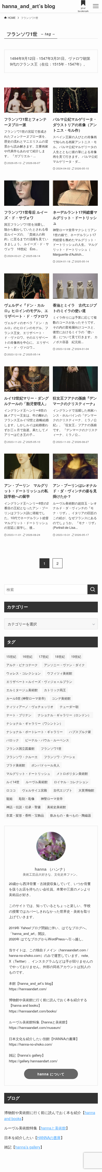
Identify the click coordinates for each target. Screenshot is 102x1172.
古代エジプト (62, 790)
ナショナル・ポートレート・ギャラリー (34, 731)
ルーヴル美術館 (37, 782)
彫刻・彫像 (27, 798)
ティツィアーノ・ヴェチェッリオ (29, 706)
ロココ (11, 790)
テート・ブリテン (18, 715)
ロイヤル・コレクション (71, 782)
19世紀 (76, 656)
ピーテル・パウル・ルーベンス (47, 740)
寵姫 (9, 798)
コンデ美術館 (61, 698)
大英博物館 (86, 790)
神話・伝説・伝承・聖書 (23, 807)
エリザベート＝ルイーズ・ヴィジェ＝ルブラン (39, 681)
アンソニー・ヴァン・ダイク (64, 665)
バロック (12, 740)
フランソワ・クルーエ (22, 756)
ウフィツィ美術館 (59, 673)
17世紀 (44, 656)
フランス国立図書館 (20, 748)
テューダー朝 (69, 706)
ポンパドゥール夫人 (45, 765)
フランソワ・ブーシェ (59, 756)
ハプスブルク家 (80, 731)
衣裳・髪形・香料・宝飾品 (25, 815)
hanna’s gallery (27, 1147)
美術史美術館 (56, 807)
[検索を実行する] (92, 589)
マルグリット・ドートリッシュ (28, 773)
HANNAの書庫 (49, 1137)
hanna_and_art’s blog (28, 6)
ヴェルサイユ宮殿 (34, 790)
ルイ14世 (12, 782)
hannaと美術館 (53, 1127)
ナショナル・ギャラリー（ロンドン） (64, 715)
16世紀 (27, 656)
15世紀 (11, 656)
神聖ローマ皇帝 (52, 798)
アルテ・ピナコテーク (22, 665)
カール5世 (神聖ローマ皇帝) (26, 698)
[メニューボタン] (95, 6)
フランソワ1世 (51, 748)
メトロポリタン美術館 (72, 773)
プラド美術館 (15, 765)
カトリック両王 (55, 690)
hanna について (51, 1073)
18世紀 (60, 656)
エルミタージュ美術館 (22, 690)
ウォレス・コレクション (23, 673)
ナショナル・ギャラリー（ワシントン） (34, 723)
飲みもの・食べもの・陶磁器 (70, 815)
